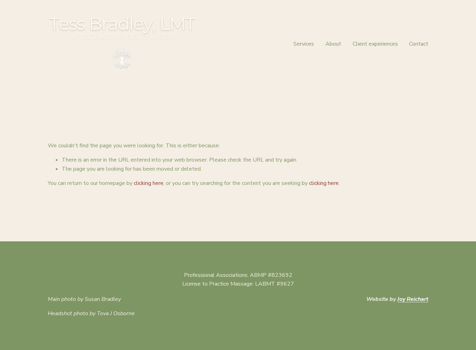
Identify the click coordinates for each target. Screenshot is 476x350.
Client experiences (375, 44)
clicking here (148, 183)
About (333, 44)
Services (303, 44)
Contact (418, 44)
